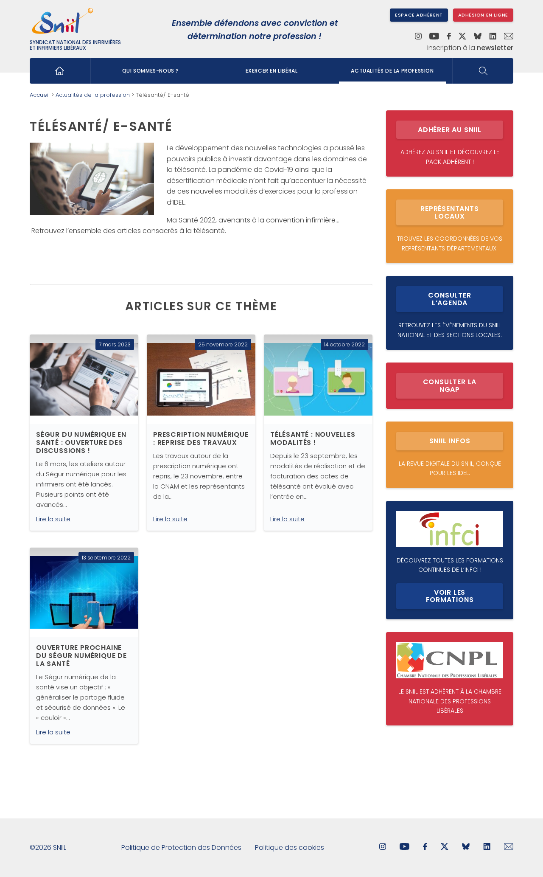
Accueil (40, 95)
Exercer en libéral (272, 70)
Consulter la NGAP (450, 385)
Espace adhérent (418, 14)
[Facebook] (449, 37)
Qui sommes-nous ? (150, 70)
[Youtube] (434, 37)
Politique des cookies (289, 847)
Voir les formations (450, 596)
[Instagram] (418, 37)
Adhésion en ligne (483, 14)
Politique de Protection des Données (181, 847)
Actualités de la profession (392, 70)
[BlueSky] (477, 37)
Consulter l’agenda (449, 299)
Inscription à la (470, 48)
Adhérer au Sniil (449, 130)
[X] (462, 37)
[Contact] (508, 37)
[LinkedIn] (492, 37)
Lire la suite (53, 518)
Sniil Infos (449, 441)
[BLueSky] (466, 847)
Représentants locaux (449, 212)
